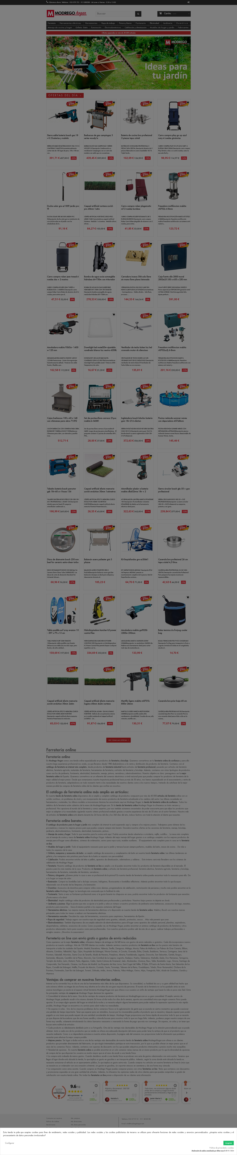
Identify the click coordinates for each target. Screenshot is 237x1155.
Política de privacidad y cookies (222, 1148)
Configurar (9, 1143)
